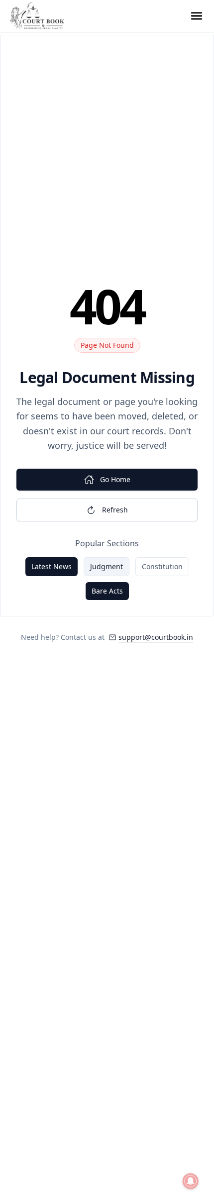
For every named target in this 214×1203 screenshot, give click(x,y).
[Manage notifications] (191, 1181)
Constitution (162, 566)
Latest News (51, 566)
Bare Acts (107, 591)
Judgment (106, 566)
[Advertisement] (107, 163)
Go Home (115, 479)
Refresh (115, 509)
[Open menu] (196, 15)
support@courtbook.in (155, 637)
